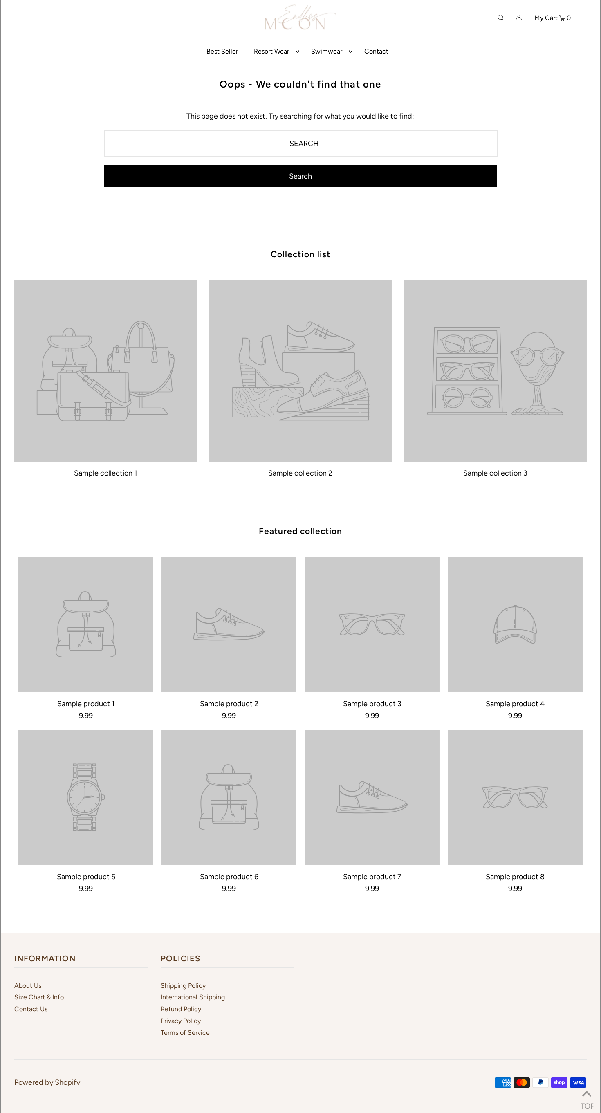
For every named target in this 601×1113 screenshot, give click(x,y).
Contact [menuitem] (376, 51)
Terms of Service (185, 1033)
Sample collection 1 (105, 473)
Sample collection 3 (495, 473)
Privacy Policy (181, 1021)
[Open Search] (501, 17)
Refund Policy (181, 1009)
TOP (587, 1103)
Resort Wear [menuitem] (271, 51)
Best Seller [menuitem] (222, 51)
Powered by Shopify (47, 1082)
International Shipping (193, 997)
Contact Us (30, 1009)
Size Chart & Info (39, 997)
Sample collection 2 (300, 473)
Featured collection (301, 531)
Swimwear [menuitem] (326, 51)
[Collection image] (106, 458)
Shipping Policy (183, 986)
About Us (27, 986)
